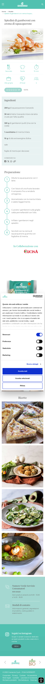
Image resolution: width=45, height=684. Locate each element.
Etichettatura (23, 680)
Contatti (16, 678)
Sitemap (33, 680)
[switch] (39, 341)
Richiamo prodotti (10, 680)
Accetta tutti (22, 371)
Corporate (6, 675)
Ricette (11, 11)
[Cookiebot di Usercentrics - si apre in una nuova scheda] (32, 296)
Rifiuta (22, 386)
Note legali (7, 678)
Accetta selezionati (22, 378)
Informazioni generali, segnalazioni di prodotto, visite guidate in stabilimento (25, 611)
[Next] (39, 662)
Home (4, 11)
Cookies (23, 675)
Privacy (15, 675)
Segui (16, 646)
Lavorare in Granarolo (29, 678)
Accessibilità (32, 675)
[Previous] (5, 662)
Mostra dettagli (32, 364)
